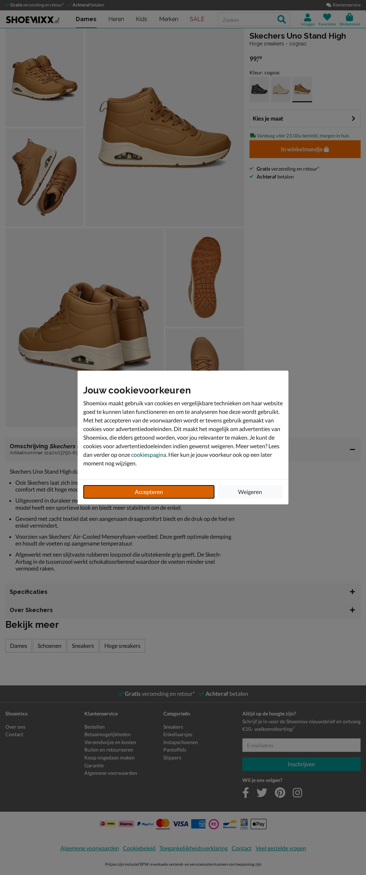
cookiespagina (148, 454)
